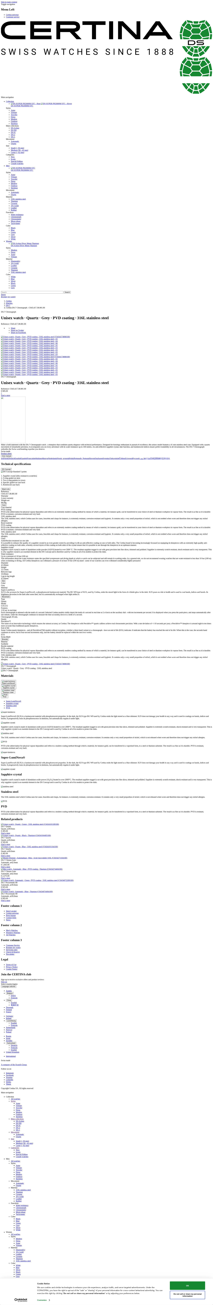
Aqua (13, 110)
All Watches (10, 935)
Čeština (122, 458)
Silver (13, 237)
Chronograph (16, 217)
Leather (14, 208)
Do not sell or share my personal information (188, 1295)
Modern (14, 119)
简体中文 (160, 458)
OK (187, 1286)
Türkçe (112, 458)
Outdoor (14, 121)
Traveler (14, 115)
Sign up (4, 982)
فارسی (142, 458)
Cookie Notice (11, 969)
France (8, 1012)
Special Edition (17, 161)
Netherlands (10, 1027)
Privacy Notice (12, 967)
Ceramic (14, 203)
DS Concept (6, 469)
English (18, 458)
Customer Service (13, 945)
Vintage (14, 112)
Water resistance (17, 215)
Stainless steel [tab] (11, 706)
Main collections (17, 1119)
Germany (9, 1016)
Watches (9, 303)
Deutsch (11, 458)
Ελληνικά (129, 458)
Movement (5, 597)
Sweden (9, 1041)
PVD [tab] (8, 708)
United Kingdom (12, 1052)
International (11, 1056)
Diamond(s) (15, 261)
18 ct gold (15, 206)
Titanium (14, 201)
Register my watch (13, 947)
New (13, 157)
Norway (9, 1030)
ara (2, 458)
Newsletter (10, 954)
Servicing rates (11, 950)
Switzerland (11, 1043)
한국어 (167, 458)
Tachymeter (15, 223)
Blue (13, 230)
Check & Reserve (13, 952)
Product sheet (6, 453)
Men (7, 166)
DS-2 (13, 135)
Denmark (9, 1007)
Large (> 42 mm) (17, 152)
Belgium (10, 993)
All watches (15, 1099)
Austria (9, 991)
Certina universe (12, 15)
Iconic (13, 159)
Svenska (106, 458)
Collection (10, 101)
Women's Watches (13, 933)
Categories (15, 1148)
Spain (8, 1038)
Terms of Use (11, 965)
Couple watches (17, 163)
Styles (13, 1101)
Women (9, 241)
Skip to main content (9, 2)
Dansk (5, 458)
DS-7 (8, 305)
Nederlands (52, 458)
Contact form (11, 918)
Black (13, 228)
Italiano (39, 458)
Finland (9, 1010)
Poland (8, 1032)
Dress (13, 117)
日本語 (153, 458)
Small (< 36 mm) (17, 148)
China (9, 1000)
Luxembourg (11, 1021)
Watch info (6, 489)
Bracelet (5, 639)
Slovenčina (93, 458)
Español (24, 458)
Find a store (5, 395)
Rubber (14, 210)
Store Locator (11, 911)
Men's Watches (12, 930)
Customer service (12, 17)
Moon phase (15, 221)
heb (35, 458)
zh (116, 458)
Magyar (45, 458)
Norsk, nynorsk (63, 458)
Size (12, 1139)
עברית (147, 458)
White (13, 239)
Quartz (13, 144)
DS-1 (13, 137)
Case (4, 505)
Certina (9, 301)
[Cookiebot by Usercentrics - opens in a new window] (21, 1300)
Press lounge (11, 915)
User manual (6, 456)
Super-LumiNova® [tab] (13, 701)
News (8, 920)
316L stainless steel (18, 199)
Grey (13, 235)
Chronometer (16, 219)
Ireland (8, 1018)
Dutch (13, 996)
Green (13, 232)
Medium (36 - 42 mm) (19, 150)
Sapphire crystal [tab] (12, 703)
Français (30, 458)
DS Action (15, 128)
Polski (71, 458)
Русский (136, 458)
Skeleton (14, 124)
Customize (42, 1300)
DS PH (14, 130)
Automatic (15, 141)
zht (118, 458)
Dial (3, 581)
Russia (8, 1036)
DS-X (13, 132)
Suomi (100, 458)
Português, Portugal (81, 458)
